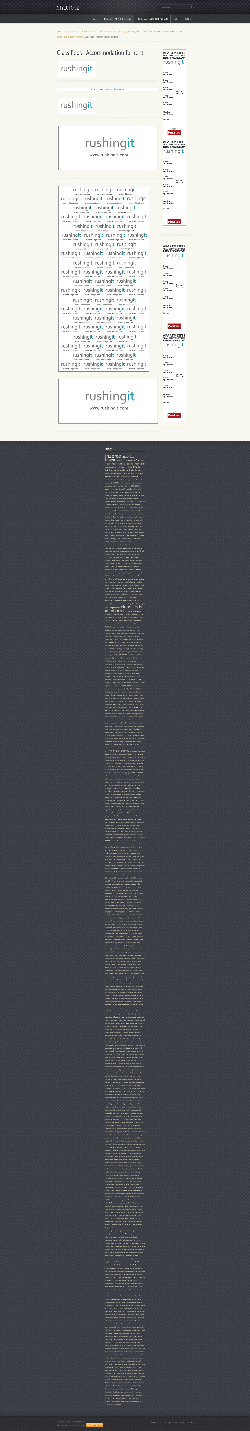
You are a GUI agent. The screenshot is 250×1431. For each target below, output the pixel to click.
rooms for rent (139, 769)
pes (137, 526)
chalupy (127, 483)
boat (115, 620)
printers (120, 872)
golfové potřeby (128, 573)
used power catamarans (126, 1314)
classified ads (115, 611)
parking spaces (110, 825)
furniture (108, 627)
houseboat (139, 717)
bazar (110, 460)
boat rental (108, 726)
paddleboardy (133, 930)
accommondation (133, 825)
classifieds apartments (121, 1265)
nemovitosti (112, 476)
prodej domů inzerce (135, 1259)
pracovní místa (139, 893)
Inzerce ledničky (134, 1159)
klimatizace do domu (133, 1122)
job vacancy (125, 831)
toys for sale (113, 850)
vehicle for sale (132, 1296)
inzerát (134, 961)
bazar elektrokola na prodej (124, 1045)
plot (126, 806)
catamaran (128, 741)
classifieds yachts (117, 1379)
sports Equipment (132, 847)
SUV (106, 973)
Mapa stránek (172, 1423)
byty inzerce (122, 467)
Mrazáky (140, 936)
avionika (137, 686)
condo (124, 766)
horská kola (139, 573)
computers (132, 633)
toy (106, 850)
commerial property (136, 1283)
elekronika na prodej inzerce (114, 1132)
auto (117, 492)
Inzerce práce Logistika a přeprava (127, 1246)
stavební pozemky (138, 667)
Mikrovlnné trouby (119, 939)
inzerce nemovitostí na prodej (121, 667)
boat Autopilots (135, 1386)
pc (129, 563)
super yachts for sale (131, 1308)
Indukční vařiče (135, 942)
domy (130, 467)
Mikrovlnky (129, 939)
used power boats (111, 707)
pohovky (108, 1088)
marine (139, 1302)
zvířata (115, 529)
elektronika (115, 517)
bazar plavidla (133, 890)
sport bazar (109, 918)
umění (112, 1085)
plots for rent (109, 1286)
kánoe (120, 597)
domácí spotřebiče (134, 569)
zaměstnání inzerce (123, 921)
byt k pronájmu (121, 655)
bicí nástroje (122, 538)
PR (112, 1221)
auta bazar (113, 955)
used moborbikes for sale (122, 1290)
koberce (127, 514)
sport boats (109, 624)
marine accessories (125, 1383)
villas (122, 614)
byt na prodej (130, 642)
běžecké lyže (109, 523)
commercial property (132, 614)
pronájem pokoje (137, 652)
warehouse (118, 797)
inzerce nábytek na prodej (124, 1085)
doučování (117, 604)
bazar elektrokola (131, 1042)
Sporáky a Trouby (111, 942)
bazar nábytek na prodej (120, 1082)
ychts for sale (137, 1367)
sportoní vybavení (111, 1035)
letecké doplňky (135, 689)
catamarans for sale (115, 1321)
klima (142, 1122)
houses (116, 614)
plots (115, 810)
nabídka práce (126, 961)
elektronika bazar (111, 569)
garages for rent (132, 1286)
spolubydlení (128, 872)
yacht (131, 707)
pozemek (135, 554)
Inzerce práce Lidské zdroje (119, 1252)
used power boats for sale (128, 1317)
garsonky (140, 639)
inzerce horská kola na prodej (115, 1017)
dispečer (141, 1249)
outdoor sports (121, 862)
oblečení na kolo (116, 579)
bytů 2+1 (141, 961)
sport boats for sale (130, 1339)
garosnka (119, 548)
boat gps (116, 729)
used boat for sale (118, 710)
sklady (129, 664)
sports (114, 633)
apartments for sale (125, 754)
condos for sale (110, 1277)
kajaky (111, 597)
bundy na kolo (128, 579)
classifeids (140, 738)
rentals (131, 744)
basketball (135, 856)
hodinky (111, 591)
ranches (132, 822)
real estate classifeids (137, 751)
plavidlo (136, 498)
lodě (113, 560)
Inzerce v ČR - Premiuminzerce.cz (117, 19)
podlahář (126, 532)
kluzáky (119, 695)
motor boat (130, 704)
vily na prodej (131, 661)
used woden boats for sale (114, 1339)
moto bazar (122, 955)
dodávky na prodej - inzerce (128, 998)
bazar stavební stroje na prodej (126, 1060)
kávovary (142, 517)
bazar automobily (132, 927)
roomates (108, 773)
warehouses (109, 797)
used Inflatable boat (117, 1355)
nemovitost (118, 480)
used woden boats (135, 1336)
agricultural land (133, 806)
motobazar (137, 902)
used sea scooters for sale (131, 1330)
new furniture (115, 841)
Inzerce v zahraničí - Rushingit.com (152, 19)
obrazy (129, 538)
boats (121, 621)
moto (107, 495)
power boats (118, 624)
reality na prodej (110, 683)
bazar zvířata (133, 597)
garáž (138, 676)
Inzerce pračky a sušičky (113, 1125)
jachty (113, 964)
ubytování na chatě (131, 545)
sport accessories (119, 856)
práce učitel (109, 1181)
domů (113, 588)
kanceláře (127, 554)
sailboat (135, 624)
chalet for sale (122, 819)
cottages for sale (110, 819)
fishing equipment (117, 735)
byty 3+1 (138, 551)
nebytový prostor (128, 480)
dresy (136, 579)
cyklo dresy (120, 582)
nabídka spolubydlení (112, 875)
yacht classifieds (129, 732)
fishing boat (130, 710)
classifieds (131, 606)
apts (135, 1280)
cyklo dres (112, 582)
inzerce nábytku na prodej (127, 1079)
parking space (121, 825)
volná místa (133, 1252)
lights (107, 847)
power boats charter (121, 738)
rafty (115, 597)
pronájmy (124, 952)
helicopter (136, 636)
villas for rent (121, 782)
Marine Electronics (111, 1383)
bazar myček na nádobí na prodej (116, 1094)
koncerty (127, 958)
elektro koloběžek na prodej (131, 1039)
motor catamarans (111, 1314)
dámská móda (122, 508)
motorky (136, 600)
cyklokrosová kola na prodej (128, 1026)
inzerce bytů (128, 464)
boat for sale (121, 704)
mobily (135, 517)
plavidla (130, 498)
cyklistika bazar (131, 1017)
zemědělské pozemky (122, 970)
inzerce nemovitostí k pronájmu (133, 915)
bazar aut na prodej (124, 1001)
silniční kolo (112, 526)
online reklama (116, 915)
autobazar (136, 492)
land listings (128, 1345)
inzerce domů (122, 896)
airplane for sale (110, 865)
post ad (133, 1262)
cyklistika (130, 1020)
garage (130, 819)
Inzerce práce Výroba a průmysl (124, 1240)
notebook (114, 566)
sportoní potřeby (134, 1032)
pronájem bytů (125, 470)
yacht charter (132, 723)
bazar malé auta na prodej (135, 980)
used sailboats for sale (112, 1327)
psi (106, 529)
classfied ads (110, 862)
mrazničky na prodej (134, 1107)
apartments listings (111, 1348)
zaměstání (117, 949)
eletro (112, 1107)
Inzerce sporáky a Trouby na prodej (131, 1156)
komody (107, 514)
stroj (136, 532)
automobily (108, 604)
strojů (124, 1070)
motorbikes (125, 617)
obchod (134, 1215)
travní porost (138, 970)
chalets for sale (139, 816)
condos (129, 611)
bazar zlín (129, 881)
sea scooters (109, 720)
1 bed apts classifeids (119, 1398)
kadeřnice (136, 1203)
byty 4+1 (122, 648)
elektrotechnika (129, 1197)
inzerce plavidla (123, 890)
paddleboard (109, 933)
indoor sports (136, 859)
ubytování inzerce (125, 542)
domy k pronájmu (128, 473)
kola (106, 701)
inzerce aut (128, 492)
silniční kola (132, 523)
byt (139, 467)
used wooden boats (118, 1361)
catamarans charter (111, 1324)
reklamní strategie (118, 1224)
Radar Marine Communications (119, 1386)
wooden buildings (115, 779)
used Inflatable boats (129, 1302)
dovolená (127, 683)
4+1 (116, 648)
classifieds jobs (118, 834)
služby (107, 532)
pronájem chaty (123, 486)
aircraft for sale (138, 862)
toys (140, 847)
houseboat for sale (134, 1364)
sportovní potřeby (126, 520)
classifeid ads (134, 834)
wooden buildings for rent (117, 785)
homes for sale (120, 776)
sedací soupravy (137, 514)
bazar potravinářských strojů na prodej (129, 1073)
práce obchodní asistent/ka (121, 1215)
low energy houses (133, 779)
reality (139, 473)
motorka (108, 890)
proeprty (128, 773)
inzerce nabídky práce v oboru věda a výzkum (126, 1209)
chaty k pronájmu (111, 486)
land (142, 803)
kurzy (125, 529)
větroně (113, 695)
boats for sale (110, 704)
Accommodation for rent (107, 89)
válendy (121, 514)
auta (121, 492)
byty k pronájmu (112, 470)
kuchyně (108, 967)
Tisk (191, 1423)
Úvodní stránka (156, 1423)
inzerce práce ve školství (133, 1181)
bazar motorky (110, 905)
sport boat (132, 738)
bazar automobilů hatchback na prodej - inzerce (121, 989)
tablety (129, 517)
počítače (123, 517)
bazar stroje (130, 1054)
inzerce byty (140, 464)
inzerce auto (132, 992)
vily (125, 664)
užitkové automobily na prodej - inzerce (125, 995)
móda (126, 973)
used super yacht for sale (113, 1376)
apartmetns (109, 1283)
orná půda (123, 1259)
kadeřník (108, 1206)
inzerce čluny (121, 498)
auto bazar (134, 921)
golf (120, 573)
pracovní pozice (127, 949)
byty (135, 467)
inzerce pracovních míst (123, 893)
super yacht (127, 713)
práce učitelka (118, 1181)
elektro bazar (122, 569)
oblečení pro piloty (135, 701)
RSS (183, 1423)
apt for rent (118, 763)
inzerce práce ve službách (123, 1203)
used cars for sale (115, 617)
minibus (127, 1401)
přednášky (119, 958)
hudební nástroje (111, 538)
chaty (122, 483)
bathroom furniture (119, 627)
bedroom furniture (111, 630)
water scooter (128, 1352)
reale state (140, 822)
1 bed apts (137, 754)
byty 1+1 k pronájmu (112, 551)
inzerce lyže (125, 576)
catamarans (113, 717)
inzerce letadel (133, 695)
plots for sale (122, 810)
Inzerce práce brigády (123, 1169)
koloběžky (108, 949)
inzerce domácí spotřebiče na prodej (129, 1128)
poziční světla (118, 701)
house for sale (131, 776)
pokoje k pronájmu (126, 902)
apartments (137, 611)
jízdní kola (123, 523)
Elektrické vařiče (123, 942)
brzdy (111, 701)
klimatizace (114, 573)
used (116, 1367)
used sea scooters (115, 1330)
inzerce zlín (121, 881)
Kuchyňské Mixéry (111, 946)
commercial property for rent (125, 800)
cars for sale (121, 1296)
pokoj (116, 652)
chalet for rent (128, 816)
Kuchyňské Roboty (124, 946)
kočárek (138, 591)
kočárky (132, 591)
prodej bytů (133, 896)
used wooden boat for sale (118, 1364)
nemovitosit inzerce (133, 905)
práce (131, 486)
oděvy (121, 973)
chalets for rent (117, 816)
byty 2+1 (108, 645)
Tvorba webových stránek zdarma (71, 1425)
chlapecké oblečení (121, 591)
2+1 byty (123, 645)
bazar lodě (112, 498)
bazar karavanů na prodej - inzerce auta (129, 986)
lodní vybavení (122, 964)
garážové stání (130, 676)
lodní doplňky (115, 961)
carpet (107, 844)
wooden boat (123, 744)
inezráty (130, 955)
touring (133, 1293)
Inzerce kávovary (131, 1132)
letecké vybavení (133, 698)
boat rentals (109, 738)
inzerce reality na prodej (119, 930)
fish (125, 735)
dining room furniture (133, 627)
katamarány (109, 899)
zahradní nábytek (131, 535)
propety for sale (120, 1286)
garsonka (132, 639)
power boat (127, 624)
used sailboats (137, 1324)
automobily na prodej (127, 977)
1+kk (123, 642)
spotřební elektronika (125, 566)
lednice (107, 520)
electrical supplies (130, 726)
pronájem (127, 548)
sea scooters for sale (116, 1352)
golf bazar (134, 594)
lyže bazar (108, 576)
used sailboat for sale (129, 1327)
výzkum (112, 1212)
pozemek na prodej (131, 670)
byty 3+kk (108, 1262)
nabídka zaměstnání (122, 933)
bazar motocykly (116, 1014)
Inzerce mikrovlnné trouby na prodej (129, 1101)
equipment (108, 859)
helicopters (108, 639)
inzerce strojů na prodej (113, 1070)
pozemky (114, 483)
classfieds (108, 872)
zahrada (119, 588)
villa (106, 779)
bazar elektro (120, 936)
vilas (131, 1348)
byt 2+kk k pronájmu (125, 658)
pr (127, 912)
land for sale (119, 806)
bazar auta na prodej (112, 983)
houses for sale (137, 773)
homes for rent (132, 782)
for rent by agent (115, 1274)
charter (140, 723)
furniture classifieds (116, 837)
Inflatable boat (115, 1299)
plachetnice (121, 501)
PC (133, 946)
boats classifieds (133, 735)
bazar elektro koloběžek (113, 1039)
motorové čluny (110, 501)
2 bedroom (116, 1395)
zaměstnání (109, 893)
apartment (108, 614)
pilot (126, 701)
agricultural (108, 810)
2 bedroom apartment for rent (132, 1274)
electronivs (136, 868)
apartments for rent (134, 766)
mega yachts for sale (116, 1308)
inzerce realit (117, 464)
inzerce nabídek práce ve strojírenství (126, 1228)
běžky (117, 523)
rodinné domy (121, 661)
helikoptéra (131, 692)
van (122, 1401)
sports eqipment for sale (121, 853)
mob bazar (137, 955)
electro (123, 868)
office (137, 800)
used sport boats (124, 1342)
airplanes (120, 865)
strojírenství (135, 1231)
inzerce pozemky (110, 467)
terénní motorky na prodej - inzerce (122, 1008)
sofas (120, 630)
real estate (114, 751)
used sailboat (122, 707)
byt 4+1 (136, 648)
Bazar (116, 973)
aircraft (107, 689)
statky (127, 557)
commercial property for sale (131, 794)
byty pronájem (119, 899)
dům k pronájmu (117, 554)
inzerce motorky (124, 1011)
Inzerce (108, 679)
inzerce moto (137, 887)
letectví (130, 686)
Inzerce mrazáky (120, 1107)
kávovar (117, 1141)
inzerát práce (127, 887)
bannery (132, 912)
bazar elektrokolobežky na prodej (129, 1035)
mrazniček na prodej (123, 1110)
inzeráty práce (135, 884)
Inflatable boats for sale (129, 1299)
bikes (140, 1286)
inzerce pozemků (124, 673)
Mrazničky (108, 939)
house (124, 779)
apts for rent (109, 763)
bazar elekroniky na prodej (128, 1097)
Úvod (95, 19)
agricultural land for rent (125, 813)
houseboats (131, 717)
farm (122, 822)
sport (117, 520)
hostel (115, 686)
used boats (128, 621)
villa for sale (141, 776)
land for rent (109, 806)
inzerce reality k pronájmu (123, 1255)
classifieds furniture (130, 837)
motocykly (113, 495)
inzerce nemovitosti (119, 679)
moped (121, 1293)
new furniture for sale (118, 844)
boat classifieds (126, 729)
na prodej (137, 1085)
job (118, 831)
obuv (127, 936)
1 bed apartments (133, 1398)
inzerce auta (132, 924)
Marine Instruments (111, 1389)
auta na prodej (133, 952)
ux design (128, 1224)
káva (111, 1141)
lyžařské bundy (130, 582)
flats (106, 1352)
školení (130, 529)
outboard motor (126, 1358)
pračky (107, 573)
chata (121, 545)
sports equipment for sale (122, 859)
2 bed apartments (131, 1271)
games (130, 862)
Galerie (188, 19)
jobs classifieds (116, 1404)
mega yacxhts (121, 1373)
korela (131, 585)
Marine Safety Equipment (132, 1379)
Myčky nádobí (138, 939)
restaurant (137, 797)
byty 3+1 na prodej (133, 645)
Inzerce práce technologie (114, 1197)
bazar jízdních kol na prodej (114, 1048)
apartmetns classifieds (112, 1401)
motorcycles (134, 617)
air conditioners (122, 633)
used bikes (108, 1290)
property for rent (111, 788)
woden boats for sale (121, 1336)
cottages (112, 822)
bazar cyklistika (140, 1045)
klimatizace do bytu (118, 1122)
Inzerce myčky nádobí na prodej (133, 1091)
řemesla (136, 585)
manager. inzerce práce (129, 1187)
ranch (127, 822)
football (133, 853)
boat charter (123, 723)
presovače (141, 1132)
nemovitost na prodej (134, 875)
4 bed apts (123, 760)
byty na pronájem (131, 899)
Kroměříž (134, 878)
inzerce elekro (124, 1119)
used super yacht (119, 1311)
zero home (137, 1348)
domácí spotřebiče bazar (132, 967)
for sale (132, 791)
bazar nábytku (124, 511)
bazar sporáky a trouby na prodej (116, 1159)
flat (144, 1348)
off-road (113, 1296)
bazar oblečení (137, 504)
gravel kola (113, 1026)
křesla (130, 964)
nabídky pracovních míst (113, 887)
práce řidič (133, 1249)
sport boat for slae (111, 1370)
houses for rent (110, 782)
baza (116, 977)
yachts (139, 720)
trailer (142, 735)
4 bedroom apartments (136, 760)
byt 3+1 (135, 658)
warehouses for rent (117, 803)
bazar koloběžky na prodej (122, 1029)
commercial (109, 713)
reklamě (121, 1237)
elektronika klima (135, 1119)
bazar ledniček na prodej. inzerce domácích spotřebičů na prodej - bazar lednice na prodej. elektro (124, 1166)
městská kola (129, 1048)
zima (112, 585)
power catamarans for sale (135, 1311)
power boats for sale (126, 1305)
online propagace (119, 912)
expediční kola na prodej (117, 1051)
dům (132, 470)
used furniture (125, 841)
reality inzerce (125, 477)
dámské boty (131, 588)
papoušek (131, 526)
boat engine (115, 1358)
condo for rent (116, 766)
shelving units (136, 841)
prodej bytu (133, 908)
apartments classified (126, 1280)
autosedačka (125, 594)
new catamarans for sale (127, 1333)
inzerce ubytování (111, 542)
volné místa (115, 902)
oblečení (115, 504)
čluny (118, 560)
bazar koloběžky (110, 1042)
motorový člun (131, 501)
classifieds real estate (121, 1283)
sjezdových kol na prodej (131, 1014)
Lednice (133, 936)
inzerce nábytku (135, 511)
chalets (129, 636)
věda (107, 1212)
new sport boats (137, 1370)
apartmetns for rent (129, 763)
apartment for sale (111, 754)
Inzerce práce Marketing (124, 1234)
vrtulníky (117, 692)
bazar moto (114, 1011)
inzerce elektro (110, 936)
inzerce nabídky (117, 1206)
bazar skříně (116, 1088)
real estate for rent (133, 785)
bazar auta (111, 924)
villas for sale (109, 776)
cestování (135, 683)
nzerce (107, 1014)
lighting (112, 847)
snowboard (118, 600)
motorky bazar (110, 958)
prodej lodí (125, 560)
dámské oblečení (111, 508)
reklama (140, 908)
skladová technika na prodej (134, 1066)
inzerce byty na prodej (121, 918)
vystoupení (138, 529)
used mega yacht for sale (135, 1373)
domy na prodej (115, 473)
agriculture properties (132, 803)
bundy (118, 563)
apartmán (115, 545)
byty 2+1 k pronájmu (127, 551)
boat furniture (118, 726)
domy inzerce (125, 884)
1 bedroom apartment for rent (126, 1277)
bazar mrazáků (110, 1110)
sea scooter (114, 744)
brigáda (124, 604)
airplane (113, 689)
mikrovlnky (108, 1104)
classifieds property (136, 1265)
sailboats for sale (125, 1324)
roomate (115, 773)
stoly (134, 964)
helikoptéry (109, 692)
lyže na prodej (135, 576)
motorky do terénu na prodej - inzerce (125, 1004)
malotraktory (120, 535)
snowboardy (109, 600)
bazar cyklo (122, 1020)
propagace (108, 912)
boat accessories (111, 723)
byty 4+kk (129, 648)
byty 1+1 (131, 655)
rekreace (120, 683)
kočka (142, 526)
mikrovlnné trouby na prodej (122, 1104)
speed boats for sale (112, 1345)
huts (121, 1345)
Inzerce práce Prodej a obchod (126, 1212)
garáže (121, 676)
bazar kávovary (137, 1135)
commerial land (124, 1348)
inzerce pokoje (110, 655)
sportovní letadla (123, 689)
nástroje (141, 535)
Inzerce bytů (109, 970)
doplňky (132, 560)
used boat (137, 621)
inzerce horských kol (122, 1023)
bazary (114, 890)
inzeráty (128, 456)
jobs (107, 608)
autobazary (139, 946)
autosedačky (115, 594)
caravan (134, 1401)
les (131, 970)
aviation (116, 639)
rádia (142, 698)
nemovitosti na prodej (135, 679)
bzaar (130, 1190)
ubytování (136, 538)
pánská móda (133, 508)
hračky (107, 594)
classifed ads (128, 797)
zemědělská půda (111, 673)
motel (139, 542)
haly (134, 664)
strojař (120, 1231)
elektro (107, 517)
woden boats (131, 748)
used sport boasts (125, 1370)
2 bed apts (130, 757)
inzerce (113, 456)
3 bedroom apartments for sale (123, 1392)
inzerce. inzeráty (121, 1190)
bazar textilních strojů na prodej (126, 1057)
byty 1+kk (116, 1262)
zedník (113, 532)
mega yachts (109, 741)
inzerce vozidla (122, 924)
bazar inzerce (127, 600)
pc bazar (124, 563)
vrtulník (124, 692)
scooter (127, 1293)
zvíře (120, 529)
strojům (107, 1076)
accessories (124, 639)
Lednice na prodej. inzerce (114, 1163)
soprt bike (114, 1293)
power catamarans (119, 748)
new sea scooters (131, 1355)
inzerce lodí (134, 495)
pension (127, 828)
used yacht (121, 717)
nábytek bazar (134, 973)
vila (119, 686)
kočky (110, 529)
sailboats (142, 624)
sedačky (114, 514)
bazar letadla (121, 698)
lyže (112, 520)
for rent (120, 769)
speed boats (136, 1342)
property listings (139, 1345)
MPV (111, 973)
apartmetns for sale (127, 1395)
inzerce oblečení (125, 504)
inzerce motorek (123, 495)
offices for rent (110, 800)
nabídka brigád (140, 604)
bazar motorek (120, 905)
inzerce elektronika (111, 1156)
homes (122, 773)
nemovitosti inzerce (111, 908)
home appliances (120, 636)
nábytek (114, 511)
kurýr (106, 1252)
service (126, 834)
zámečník (126, 1231)
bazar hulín (116, 884)
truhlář (133, 958)
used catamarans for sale (131, 1321)
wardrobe (133, 630)
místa (126, 1206)
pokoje (111, 652)
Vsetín (114, 881)
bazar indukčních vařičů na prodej (129, 1153)
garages (108, 816)
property (125, 751)
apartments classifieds (116, 1271)
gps (110, 729)
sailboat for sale (124, 1389)
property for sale (124, 788)
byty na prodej (110, 642)
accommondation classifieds (114, 828)
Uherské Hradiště (123, 878)
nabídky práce (131, 489)
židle (138, 964)
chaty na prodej (137, 483)
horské (137, 1020)
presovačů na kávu (124, 1135)
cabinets (126, 630)
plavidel (107, 964)
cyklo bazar (113, 1020)
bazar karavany (126, 983)
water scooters (120, 720)
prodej (107, 579)
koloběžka (120, 1042)
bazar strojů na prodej (117, 1054)
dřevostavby (109, 664)
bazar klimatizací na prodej (121, 1116)
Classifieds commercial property (157, 31)
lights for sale (120, 847)
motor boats (140, 704)
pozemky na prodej (112, 557)
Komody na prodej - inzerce (131, 1088)
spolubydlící (138, 872)
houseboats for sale (111, 1305)
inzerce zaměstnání (118, 489)
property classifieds (121, 791)
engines (108, 1361)
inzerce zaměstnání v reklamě (132, 1221)
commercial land (110, 813)
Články (176, 19)
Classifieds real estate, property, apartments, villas (119, 31)
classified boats (110, 1373)
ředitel (118, 1187)
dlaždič (119, 532)
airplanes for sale (130, 865)
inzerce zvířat (122, 526)
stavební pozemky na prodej (114, 670)
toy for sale (121, 850)
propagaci (118, 1221)
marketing (108, 834)
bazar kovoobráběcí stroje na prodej (123, 1076)
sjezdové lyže (138, 520)
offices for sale (116, 794)
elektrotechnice (131, 1200)
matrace (114, 967)
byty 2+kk (115, 645)
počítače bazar (137, 563)
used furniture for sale (133, 844)
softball (128, 856)
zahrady (115, 676)
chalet (136, 813)
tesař (138, 958)
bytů (118, 952)
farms (118, 822)
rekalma (107, 1224)
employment (115, 608)
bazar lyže (116, 576)
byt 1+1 (138, 642)
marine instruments (116, 732)
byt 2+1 (114, 658)
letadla (124, 686)
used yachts (118, 713)
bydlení (123, 875)
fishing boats (139, 710)
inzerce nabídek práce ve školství (131, 1178)
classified (140, 831)
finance (133, 831)
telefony (136, 566)
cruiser (121, 967)
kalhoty (112, 563)
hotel (134, 542)
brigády (130, 604)
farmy (122, 557)
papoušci (118, 585)
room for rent (128, 769)
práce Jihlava (125, 1262)
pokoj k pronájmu (125, 652)
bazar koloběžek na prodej (119, 1032)
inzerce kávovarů (110, 1135)
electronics (115, 868)
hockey (129, 850)
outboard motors (137, 1358)
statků (112, 1255)
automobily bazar (119, 927)
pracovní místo (111, 896)
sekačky (112, 535)
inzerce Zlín (113, 878)
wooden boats (131, 720)
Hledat (191, 7)
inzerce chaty (123, 908)
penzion (108, 545)
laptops (129, 868)
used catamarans (125, 1367)
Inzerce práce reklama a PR (119, 1218)
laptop (107, 566)
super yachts (119, 741)
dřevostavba (119, 664)
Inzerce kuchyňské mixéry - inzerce (132, 1141)
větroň (125, 695)
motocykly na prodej (137, 1011)
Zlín (106, 878)
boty (124, 588)
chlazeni (108, 1122)
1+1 (119, 642)
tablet (115, 872)
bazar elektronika (136, 933)
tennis (142, 856)
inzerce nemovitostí (127, 460)
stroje (132, 532)
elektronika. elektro (111, 1150)
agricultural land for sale (136, 810)
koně (125, 597)
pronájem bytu (137, 548)
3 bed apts (139, 757)
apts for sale (121, 757)
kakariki (125, 585)
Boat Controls (128, 1376)
